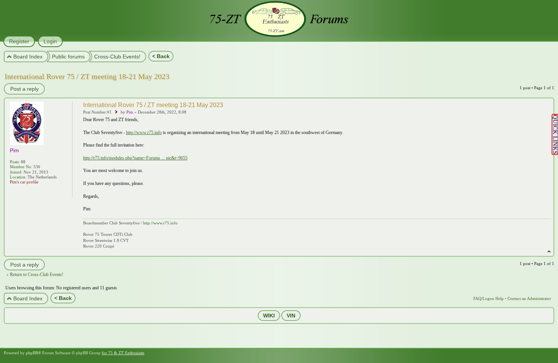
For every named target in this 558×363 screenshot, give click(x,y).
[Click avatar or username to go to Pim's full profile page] (27, 143)
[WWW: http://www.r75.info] (22, 192)
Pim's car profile (24, 182)
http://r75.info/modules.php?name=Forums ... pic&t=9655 (135, 158)
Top (549, 251)
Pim (129, 112)
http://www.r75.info (144, 132)
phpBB (32, 352)
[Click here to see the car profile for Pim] (13, 192)
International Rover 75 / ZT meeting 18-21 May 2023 (87, 76)
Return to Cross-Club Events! (36, 274)
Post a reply (24, 89)
